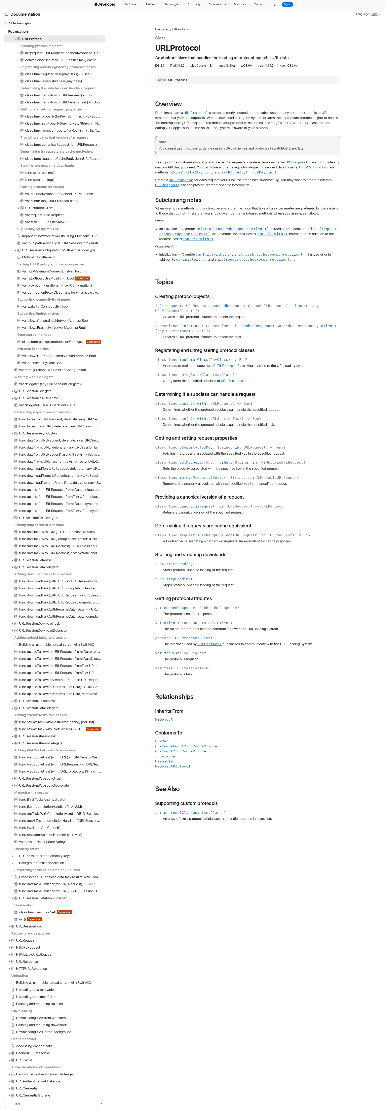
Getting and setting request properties (196, 438)
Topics (164, 282)
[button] (273, 4)
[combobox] (50, 1104)
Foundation (162, 29)
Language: (363, 14)
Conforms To (168, 733)
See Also (167, 788)
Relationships (174, 696)
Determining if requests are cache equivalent (203, 526)
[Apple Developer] (105, 4)
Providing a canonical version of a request (199, 497)
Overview (168, 103)
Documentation (25, 14)
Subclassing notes (178, 200)
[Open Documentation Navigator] (6, 14)
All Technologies (19, 23)
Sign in (287, 4)
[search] (48, 1104)
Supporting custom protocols (186, 803)
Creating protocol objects (182, 296)
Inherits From (169, 711)
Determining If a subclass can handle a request (205, 394)
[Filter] (50, 1104)
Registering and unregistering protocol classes (205, 350)
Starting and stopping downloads (191, 554)
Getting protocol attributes (183, 598)
